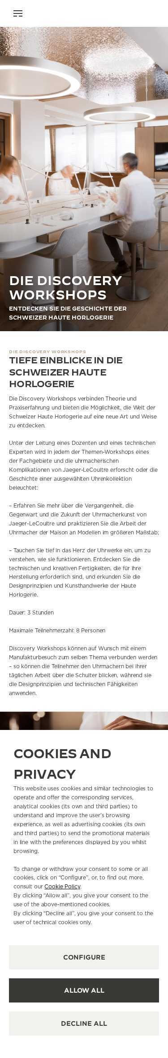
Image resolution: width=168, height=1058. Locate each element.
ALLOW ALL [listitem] (84, 990)
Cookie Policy (62, 886)
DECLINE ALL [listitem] (84, 1023)
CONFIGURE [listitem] (84, 957)
